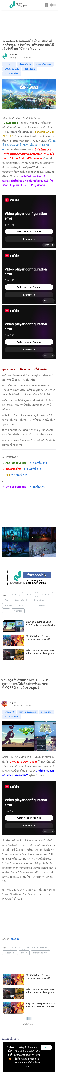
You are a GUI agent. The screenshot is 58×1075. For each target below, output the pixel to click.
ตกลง (46, 1047)
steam (15, 939)
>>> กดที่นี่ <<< (38, 463)
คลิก (23, 1058)
